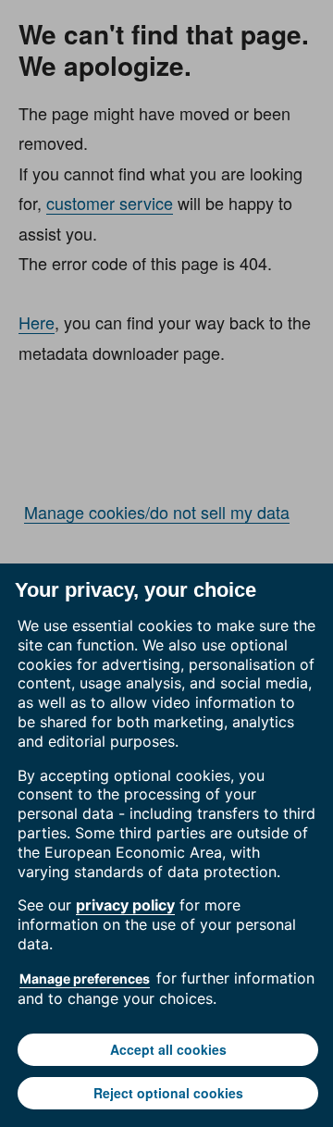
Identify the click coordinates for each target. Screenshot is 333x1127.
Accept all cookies (168, 1049)
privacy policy (125, 905)
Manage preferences (84, 978)
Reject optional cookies (168, 1093)
